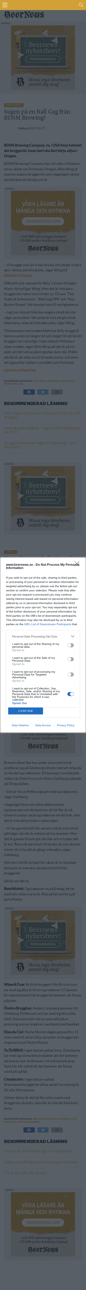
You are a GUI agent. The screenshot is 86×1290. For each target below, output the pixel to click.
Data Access (43, 725)
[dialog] (43, 645)
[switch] (70, 645)
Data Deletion (20, 725)
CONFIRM (25, 711)
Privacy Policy (65, 725)
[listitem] (43, 636)
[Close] (78, 565)
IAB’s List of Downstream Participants (47, 624)
